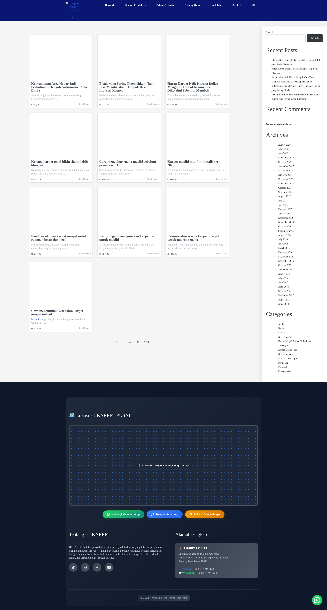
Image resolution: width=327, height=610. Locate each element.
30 (137, 341)
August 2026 (284, 145)
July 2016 (283, 239)
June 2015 (283, 282)
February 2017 (285, 209)
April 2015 (283, 286)
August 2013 (284, 299)
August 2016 (284, 235)
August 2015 (284, 274)
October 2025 (284, 162)
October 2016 (284, 226)
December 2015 (285, 256)
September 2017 (286, 192)
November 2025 (286, 157)
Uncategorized (285, 371)
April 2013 (283, 304)
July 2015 (283, 278)
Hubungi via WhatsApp (126, 514)
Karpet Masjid (285, 337)
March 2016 (284, 248)
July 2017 (283, 200)
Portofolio (283, 367)
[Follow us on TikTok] (73, 567)
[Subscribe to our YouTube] (109, 567)
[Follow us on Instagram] (85, 567)
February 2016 (285, 252)
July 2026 (283, 149)
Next (146, 341)
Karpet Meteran (285, 354)
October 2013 (284, 291)
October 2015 (284, 265)
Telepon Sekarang (167, 514)
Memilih (35, 319)
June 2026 (283, 153)
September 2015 (286, 269)
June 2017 (283, 205)
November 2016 (286, 222)
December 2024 (285, 170)
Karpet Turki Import (288, 358)
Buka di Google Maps (207, 514)
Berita (281, 328)
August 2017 (284, 196)
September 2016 (286, 231)
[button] (317, 600)
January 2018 (284, 175)
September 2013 (286, 295)
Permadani (283, 363)
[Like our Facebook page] (97, 567)
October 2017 (284, 188)
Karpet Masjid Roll (287, 350)
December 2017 (285, 179)
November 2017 (286, 183)
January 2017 (284, 213)
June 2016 (283, 243)
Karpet (281, 332)
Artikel (281, 324)
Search (269, 32)
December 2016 (285, 218)
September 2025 (286, 166)
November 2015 (286, 261)
